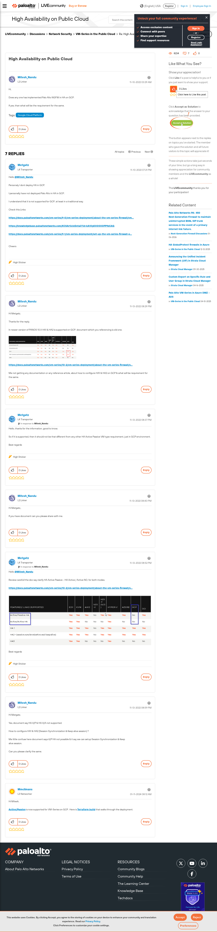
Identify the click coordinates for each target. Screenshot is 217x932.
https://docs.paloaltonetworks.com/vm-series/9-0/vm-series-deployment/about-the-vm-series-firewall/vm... (71, 217)
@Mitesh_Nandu (24, 177)
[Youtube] (192, 863)
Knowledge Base (130, 891)
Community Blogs (131, 869)
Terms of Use (71, 876)
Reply (146, 129)
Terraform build (86, 809)
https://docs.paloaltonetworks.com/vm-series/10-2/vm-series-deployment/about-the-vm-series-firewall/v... (71, 365)
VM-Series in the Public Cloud (95, 33)
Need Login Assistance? (196, 43)
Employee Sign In (202, 6)
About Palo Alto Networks (24, 869)
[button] (180, 917)
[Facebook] (192, 873)
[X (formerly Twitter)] (180, 863)
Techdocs (125, 898)
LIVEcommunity (15, 33)
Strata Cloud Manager (182, 269)
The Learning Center (133, 884)
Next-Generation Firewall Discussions (189, 233)
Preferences (188, 925)
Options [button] (149, 77)
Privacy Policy (92, 921)
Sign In (184, 6)
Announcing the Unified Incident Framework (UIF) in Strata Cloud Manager (187, 260)
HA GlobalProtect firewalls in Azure (189, 244)
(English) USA (152, 5)
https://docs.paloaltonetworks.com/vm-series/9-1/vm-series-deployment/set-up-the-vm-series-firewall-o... (70, 234)
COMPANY (14, 862)
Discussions (37, 33)
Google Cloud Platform (30, 115)
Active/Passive (17, 809)
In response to (34, 423)
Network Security (60, 33)
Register (169, 6)
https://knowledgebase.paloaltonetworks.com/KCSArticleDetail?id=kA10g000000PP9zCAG (61, 226)
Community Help (130, 876)
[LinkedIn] (203, 863)
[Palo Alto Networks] (33, 852)
